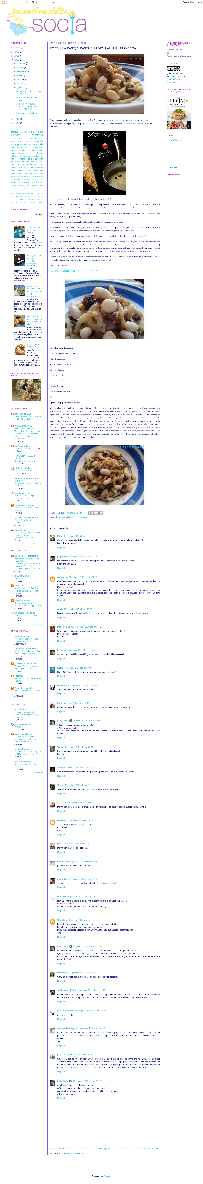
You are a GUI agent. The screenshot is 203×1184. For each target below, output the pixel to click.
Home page (104, 1148)
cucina (28, 179)
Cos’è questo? (175, 167)
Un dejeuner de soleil (24, 613)
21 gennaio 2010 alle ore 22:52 (82, 920)
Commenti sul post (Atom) (71, 1153)
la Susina (61, 650)
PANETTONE (16, 176)
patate (40, 170)
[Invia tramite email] (89, 513)
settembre (22, 71)
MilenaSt (61, 896)
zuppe (40, 173)
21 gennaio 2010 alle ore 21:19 (83, 861)
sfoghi (25, 173)
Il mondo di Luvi (22, 414)
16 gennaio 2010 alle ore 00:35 (78, 536)
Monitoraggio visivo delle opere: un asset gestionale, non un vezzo (26, 714)
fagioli (70, 517)
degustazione (35, 138)
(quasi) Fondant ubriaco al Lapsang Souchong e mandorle (34, 260)
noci (13, 144)
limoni (32, 150)
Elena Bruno (63, 685)
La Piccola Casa (22, 446)
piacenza (29, 191)
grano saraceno (19, 150)
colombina (62, 803)
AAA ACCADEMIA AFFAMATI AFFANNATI (25, 427)
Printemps (18, 578)
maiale (13, 185)
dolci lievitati (37, 156)
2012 (17, 52)
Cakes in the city (22, 600)
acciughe (63, 517)
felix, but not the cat (67, 1011)
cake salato (16, 167)
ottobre (20, 67)
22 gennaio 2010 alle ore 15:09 (87, 946)
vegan (20, 202)
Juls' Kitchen (20, 530)
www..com (176, 140)
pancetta (39, 159)
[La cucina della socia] (168, 53)
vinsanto (26, 202)
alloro (32, 162)
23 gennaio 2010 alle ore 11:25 (91, 990)
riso (12, 196)
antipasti (39, 153)
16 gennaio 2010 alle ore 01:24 (83, 556)
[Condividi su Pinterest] (101, 513)
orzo (20, 188)
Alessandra (62, 577)
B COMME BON (21, 576)
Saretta (60, 747)
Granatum (62, 920)
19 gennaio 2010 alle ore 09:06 (79, 785)
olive (76, 517)
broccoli (28, 164)
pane (26, 188)
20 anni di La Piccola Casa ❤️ (27, 449)
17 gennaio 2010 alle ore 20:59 (84, 685)
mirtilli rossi (22, 170)
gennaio (21, 87)
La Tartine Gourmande (25, 648)
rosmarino (19, 196)
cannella (38, 141)
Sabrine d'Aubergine (67, 1028)
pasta (81, 517)
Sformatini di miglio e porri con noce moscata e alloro (34, 320)
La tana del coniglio (24, 505)
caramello (34, 176)
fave (41, 179)
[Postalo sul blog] (92, 513)
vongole (32, 202)
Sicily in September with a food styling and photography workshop (27, 653)
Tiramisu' (19, 676)
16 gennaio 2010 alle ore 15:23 (88, 627)
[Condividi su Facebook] (98, 513)
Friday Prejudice (22, 761)
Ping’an (17, 727)
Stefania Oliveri (64, 767)
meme (22, 159)
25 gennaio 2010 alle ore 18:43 (78, 1055)
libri (41, 182)
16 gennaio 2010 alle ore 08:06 (83, 577)
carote (40, 176)
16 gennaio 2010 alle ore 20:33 (81, 650)
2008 (17, 123)
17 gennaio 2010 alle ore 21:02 (75, 703)
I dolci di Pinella (22, 468)
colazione (38, 167)
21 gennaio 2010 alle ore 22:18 (81, 896)
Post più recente (57, 1148)
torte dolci (19, 131)
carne (19, 156)
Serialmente (20, 709)
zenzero (39, 202)
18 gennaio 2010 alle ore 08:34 (87, 721)
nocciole (34, 185)
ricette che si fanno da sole (32, 193)
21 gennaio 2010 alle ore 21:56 (83, 879)
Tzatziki (98, 123)
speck (14, 153)
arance (23, 147)
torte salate (22, 153)
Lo (58, 703)
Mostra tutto (38, 544)
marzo (20, 79)
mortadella (32, 170)
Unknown (61, 820)
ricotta (31, 131)
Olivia (60, 609)
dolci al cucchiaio (35, 147)
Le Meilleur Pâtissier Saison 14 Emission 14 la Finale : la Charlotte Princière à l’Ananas (27, 566)
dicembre (21, 63)
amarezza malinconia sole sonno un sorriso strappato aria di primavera (34, 291)
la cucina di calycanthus (26, 517)
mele (40, 144)
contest (88, 123)
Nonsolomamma (22, 724)
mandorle (16, 141)
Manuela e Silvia (65, 627)
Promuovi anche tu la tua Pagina (179, 56)
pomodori (15, 147)
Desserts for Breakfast (25, 663)
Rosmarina (62, 973)
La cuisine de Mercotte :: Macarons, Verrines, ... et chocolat (26, 558)
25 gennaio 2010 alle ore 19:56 (87, 1081)
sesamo (28, 199)
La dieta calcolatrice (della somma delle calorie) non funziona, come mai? (25, 739)
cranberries (20, 179)
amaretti (39, 162)
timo (38, 199)
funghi (13, 170)
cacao (23, 176)
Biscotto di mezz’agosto (24, 461)
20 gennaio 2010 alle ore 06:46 (83, 803)
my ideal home (21, 749)
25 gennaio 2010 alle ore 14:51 (92, 1028)
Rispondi (61, 547)
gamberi (14, 182)
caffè (13, 156)
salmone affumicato (34, 196)
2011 (17, 56)
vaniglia (32, 173)
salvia (40, 150)
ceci (24, 167)
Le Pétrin (18, 585)
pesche (21, 191)
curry (33, 179)
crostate (15, 135)
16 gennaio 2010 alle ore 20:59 (78, 668)
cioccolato (17, 138)
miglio (27, 185)
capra (28, 176)
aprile (20, 75)
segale (21, 199)
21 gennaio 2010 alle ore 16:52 (81, 820)
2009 (17, 119)
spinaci (33, 199)
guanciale (35, 182)
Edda (60, 536)
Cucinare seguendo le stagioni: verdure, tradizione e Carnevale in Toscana (27, 535)
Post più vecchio (151, 1148)
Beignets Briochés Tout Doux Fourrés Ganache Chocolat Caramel (26, 590)
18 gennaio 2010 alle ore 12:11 (79, 747)
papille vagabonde (23, 734)
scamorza (14, 199)
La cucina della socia (175, 50)
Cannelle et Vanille (23, 688)
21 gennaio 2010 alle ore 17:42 (76, 844)
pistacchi (14, 193)
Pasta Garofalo (130, 123)
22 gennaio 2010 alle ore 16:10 (83, 973)
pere (13, 173)
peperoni (33, 188)
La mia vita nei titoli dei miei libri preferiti (29, 92)
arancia (14, 164)
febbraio (21, 83)
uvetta (31, 153)
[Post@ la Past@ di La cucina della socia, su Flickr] (104, 113)
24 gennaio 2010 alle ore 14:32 (92, 1011)
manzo (20, 185)
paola (60, 1055)
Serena (60, 785)
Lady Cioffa (62, 721)
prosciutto (15, 161)
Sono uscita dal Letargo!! (27, 113)
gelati (21, 182)
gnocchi (27, 182)
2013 (17, 48)
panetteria (37, 135)
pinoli (18, 173)
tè (42, 199)
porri (19, 193)
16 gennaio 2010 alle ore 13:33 (78, 609)
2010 (17, 60)
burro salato (37, 164)
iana (59, 844)
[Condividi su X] (95, 513)
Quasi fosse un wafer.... (24, 471)
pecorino (22, 144)
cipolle (30, 167)
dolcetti (26, 156)
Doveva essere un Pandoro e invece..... (33, 230)
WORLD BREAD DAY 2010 (34, 346)
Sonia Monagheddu (66, 990)
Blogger (107, 1176)
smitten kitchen (21, 636)
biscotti (21, 164)
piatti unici (38, 191)
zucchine (25, 161)
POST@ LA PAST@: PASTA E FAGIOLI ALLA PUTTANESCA (28, 106)
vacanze (14, 202)
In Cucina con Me (23, 493)
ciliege (13, 179)
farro (37, 179)
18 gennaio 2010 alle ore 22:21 (87, 767)
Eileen (60, 668)
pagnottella (62, 556)
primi (87, 517)
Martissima (62, 861)
